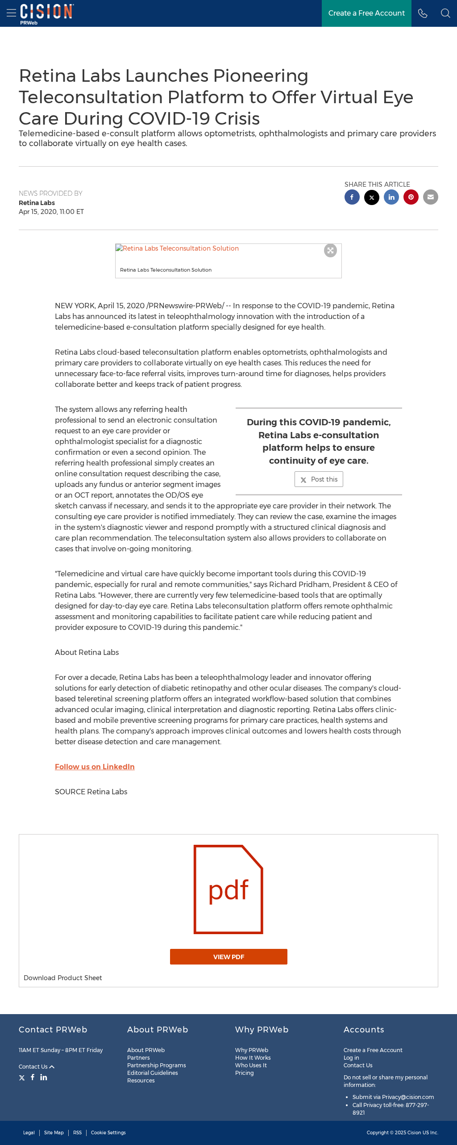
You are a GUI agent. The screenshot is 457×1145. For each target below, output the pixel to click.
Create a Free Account (366, 13)
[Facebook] (33, 1077)
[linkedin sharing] (391, 198)
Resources (141, 1080)
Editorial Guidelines (152, 1073)
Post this (324, 479)
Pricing (244, 1073)
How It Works (253, 1057)
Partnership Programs (156, 1065)
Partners (138, 1057)
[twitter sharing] (371, 198)
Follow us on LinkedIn (95, 767)
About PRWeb (146, 1050)
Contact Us (34, 1066)
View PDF (228, 957)
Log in (351, 1057)
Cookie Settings (108, 1133)
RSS (77, 1133)
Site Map (54, 1133)
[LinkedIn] (44, 1077)
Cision (414, 1133)
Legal (29, 1133)
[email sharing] (430, 198)
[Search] (445, 13)
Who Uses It (251, 1065)
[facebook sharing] (352, 198)
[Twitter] (23, 1077)
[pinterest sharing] (411, 198)
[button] (229, 248)
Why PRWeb (251, 1050)
